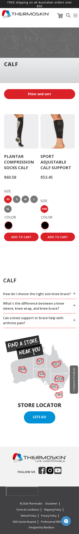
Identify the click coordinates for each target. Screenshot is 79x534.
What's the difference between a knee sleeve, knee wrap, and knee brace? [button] (33, 306)
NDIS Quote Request (24, 521)
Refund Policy (28, 515)
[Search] (68, 16)
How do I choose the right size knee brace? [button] (37, 294)
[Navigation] (75, 16)
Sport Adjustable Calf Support (56, 162)
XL (8, 209)
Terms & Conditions (27, 509)
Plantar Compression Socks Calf (19, 162)
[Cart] (60, 16)
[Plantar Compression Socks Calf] (21, 131)
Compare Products (74, 379)
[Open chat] (66, 521)
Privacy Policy (49, 515)
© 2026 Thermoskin (31, 503)
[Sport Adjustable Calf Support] (58, 131)
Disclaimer (51, 503)
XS (8, 199)
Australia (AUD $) (20, 491)
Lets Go (39, 417)
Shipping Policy (52, 509)
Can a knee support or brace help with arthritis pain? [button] (33, 320)
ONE (44, 209)
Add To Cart (21, 237)
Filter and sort (39, 94)
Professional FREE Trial (54, 521)
